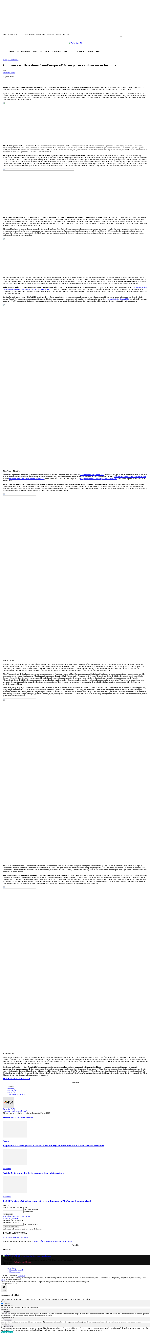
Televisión (7, 1169)
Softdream (21, 1276)
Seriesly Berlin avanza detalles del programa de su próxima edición (33, 1173)
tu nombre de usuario (31, 1209)
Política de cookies (14, 1272)
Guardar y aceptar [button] (7, 1332)
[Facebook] (120, 33)
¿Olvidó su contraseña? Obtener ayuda (16, 1216)
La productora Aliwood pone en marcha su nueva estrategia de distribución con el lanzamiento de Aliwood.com (53, 1145)
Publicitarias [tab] (5, 1324)
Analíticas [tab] (4, 1309)
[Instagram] (122, 33)
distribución (12, 1090)
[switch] (2, 1311)
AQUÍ (3, 1280)
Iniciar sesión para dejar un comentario (16, 1237)
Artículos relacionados (12, 1117)
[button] (145, 51)
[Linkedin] (125, 33)
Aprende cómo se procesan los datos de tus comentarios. (53, 1241)
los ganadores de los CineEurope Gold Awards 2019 (98, 479)
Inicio (5, 60)
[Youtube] (130, 33)
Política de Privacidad (10, 1218)
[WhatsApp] (22, 80)
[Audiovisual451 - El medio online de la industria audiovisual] (75, 44)
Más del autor (28, 1117)
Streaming (7, 1141)
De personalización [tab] (7, 1318)
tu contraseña (28, 1212)
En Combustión (13, 60)
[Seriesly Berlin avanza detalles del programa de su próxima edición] (15, 1167)
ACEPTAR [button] (13, 1284)
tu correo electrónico (31, 1224)
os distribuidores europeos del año (92, 475)
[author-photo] (8, 1107)
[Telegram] (46, 80)
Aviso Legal (12, 1268)
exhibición (11, 1092)
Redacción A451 (9, 73)
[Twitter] (127, 33)
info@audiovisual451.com (22, 1262)
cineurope (11, 1088)
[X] (14, 80)
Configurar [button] (5, 1284)
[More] (54, 80)
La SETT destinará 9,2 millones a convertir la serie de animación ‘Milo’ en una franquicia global (47, 1201)
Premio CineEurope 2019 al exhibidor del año (130, 477)
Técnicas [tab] (4, 1301)
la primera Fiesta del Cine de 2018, (117, 299)
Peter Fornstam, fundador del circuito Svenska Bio (26, 479)
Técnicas (7, 1303)
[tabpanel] (75, 1308)
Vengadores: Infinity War (16, 1094)
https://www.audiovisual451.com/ (15, 1111)
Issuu (120, 36)
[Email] (38, 80)
